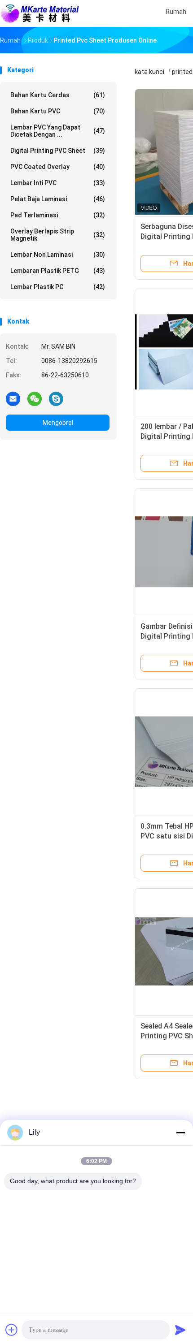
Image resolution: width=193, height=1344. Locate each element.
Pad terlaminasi (57, 215)
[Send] (180, 1330)
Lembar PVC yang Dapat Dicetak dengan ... (57, 131)
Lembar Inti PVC (57, 182)
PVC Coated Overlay (57, 166)
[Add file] (11, 1330)
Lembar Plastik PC (57, 286)
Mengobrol (58, 422)
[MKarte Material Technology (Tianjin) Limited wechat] (34, 398)
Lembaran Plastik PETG (57, 270)
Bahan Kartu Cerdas (57, 95)
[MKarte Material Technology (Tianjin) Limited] (39, 13)
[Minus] (180, 1132)
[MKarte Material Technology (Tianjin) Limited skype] (56, 398)
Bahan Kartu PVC (57, 111)
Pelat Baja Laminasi (57, 199)
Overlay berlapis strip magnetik (57, 235)
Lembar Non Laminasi (57, 254)
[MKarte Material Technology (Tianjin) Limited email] (13, 398)
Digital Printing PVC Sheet (57, 150)
